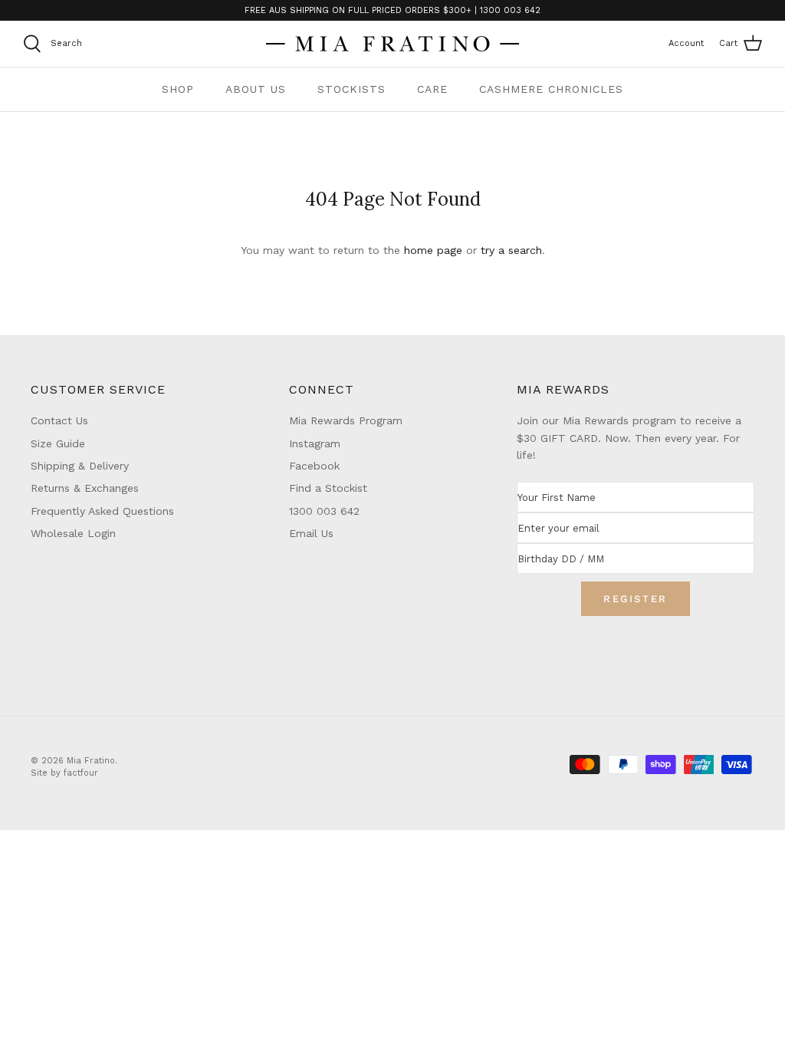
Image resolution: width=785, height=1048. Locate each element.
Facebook (314, 466)
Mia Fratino (91, 761)
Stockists (351, 89)
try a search (511, 250)
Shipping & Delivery (80, 466)
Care (432, 89)
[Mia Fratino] (392, 43)
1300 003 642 (324, 511)
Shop (178, 89)
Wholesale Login (73, 533)
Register (635, 599)
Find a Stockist (328, 488)
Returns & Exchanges (85, 488)
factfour (81, 773)
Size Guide (58, 443)
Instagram (314, 443)
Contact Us (59, 420)
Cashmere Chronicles (551, 89)
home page (433, 250)
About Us (255, 89)
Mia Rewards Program (345, 420)
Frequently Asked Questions (102, 511)
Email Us (311, 533)
